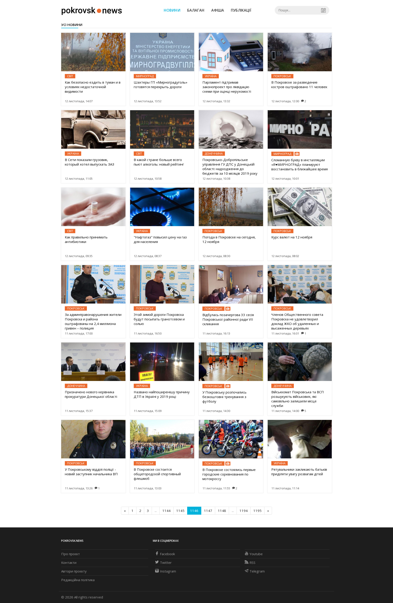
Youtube (256, 554)
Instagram (168, 571)
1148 (222, 510)
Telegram (257, 571)
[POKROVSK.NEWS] (91, 10)
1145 (180, 510)
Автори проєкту (74, 571)
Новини (172, 10)
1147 (208, 510)
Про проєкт (70, 554)
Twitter (166, 562)
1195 (257, 510)
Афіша (217, 10)
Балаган (195, 10)
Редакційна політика (78, 579)
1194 (243, 510)
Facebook (167, 554)
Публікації (241, 10)
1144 (166, 510)
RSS (252, 562)
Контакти (68, 562)
